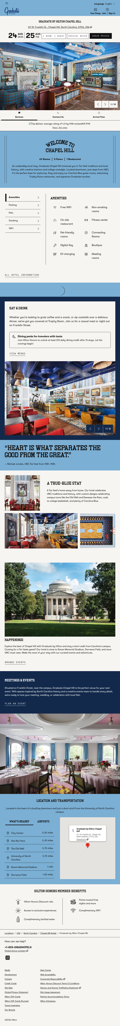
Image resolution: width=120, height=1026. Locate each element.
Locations (9, 933)
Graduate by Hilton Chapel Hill (74, 933)
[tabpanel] (60, 126)
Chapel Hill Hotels (48, 933)
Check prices (102, 35)
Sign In (112, 13)
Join (104, 13)
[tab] (19, 115)
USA (18, 933)
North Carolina (30, 933)
